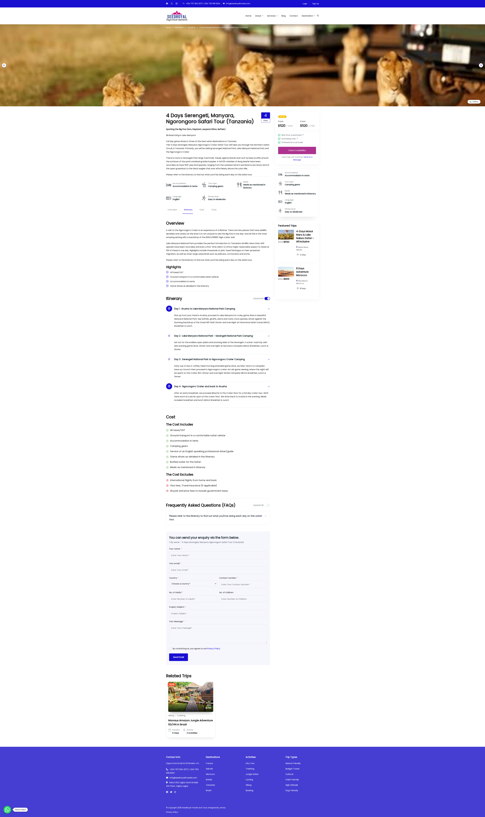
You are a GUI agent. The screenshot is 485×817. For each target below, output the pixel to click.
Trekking (181, 715)
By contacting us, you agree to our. (197, 648)
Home (248, 15)
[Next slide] (481, 65)
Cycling (249, 779)
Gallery (475, 101)
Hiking (171, 715)
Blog (283, 15)
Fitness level (213, 196)
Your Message (176, 621)
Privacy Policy (213, 648)
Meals (245, 182)
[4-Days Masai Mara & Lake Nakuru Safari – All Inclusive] (286, 231)
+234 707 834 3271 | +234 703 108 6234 (203, 3)
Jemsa (222, 807)
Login (305, 3)
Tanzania (210, 785)
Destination (307, 15)
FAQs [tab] (213, 209)
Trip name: (175, 542)
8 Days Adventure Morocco (302, 272)
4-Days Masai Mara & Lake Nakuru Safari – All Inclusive (305, 236)
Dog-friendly (291, 790)
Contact (293, 15)
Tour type (212, 183)
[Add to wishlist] (209, 685)
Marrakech (302, 281)
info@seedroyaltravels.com (238, 3)
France (209, 763)
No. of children (226, 592)
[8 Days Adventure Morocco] (286, 268)
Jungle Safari (252, 774)
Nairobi (299, 250)
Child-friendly (292, 779)
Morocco (300, 283)
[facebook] (167, 4)
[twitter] (172, 4)
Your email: (175, 563)
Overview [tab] (172, 209)
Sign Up (315, 3)
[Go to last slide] (4, 65)
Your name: (175, 548)
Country (174, 577)
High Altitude (291, 785)
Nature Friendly (293, 763)
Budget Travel (292, 768)
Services (271, 15)
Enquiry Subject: (177, 606)
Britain (209, 779)
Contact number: (228, 577)
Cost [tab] (202, 209)
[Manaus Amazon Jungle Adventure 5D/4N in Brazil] (190, 697)
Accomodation (179, 183)
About (258, 15)
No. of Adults (176, 592)
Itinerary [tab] (188, 209)
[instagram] (176, 4)
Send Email (178, 657)
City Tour (250, 763)
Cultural (289, 774)
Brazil (208, 790)
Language (177, 196)
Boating (249, 790)
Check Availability (297, 150)
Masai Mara (303, 247)
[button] (7, 809)
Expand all (258, 298)
